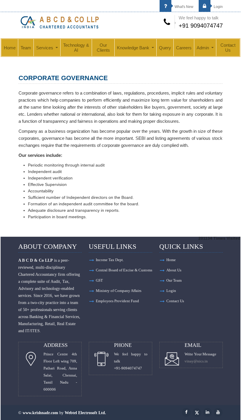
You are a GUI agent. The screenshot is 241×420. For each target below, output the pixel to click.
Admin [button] (203, 47)
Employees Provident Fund (117, 301)
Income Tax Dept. (110, 260)
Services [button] (45, 47)
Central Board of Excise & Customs (124, 270)
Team (26, 47)
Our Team (174, 280)
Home (10, 47)
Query (165, 47)
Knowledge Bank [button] (133, 47)
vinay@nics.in (196, 361)
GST (99, 280)
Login (218, 7)
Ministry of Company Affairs (118, 290)
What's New (183, 7)
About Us (173, 270)
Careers (184, 47)
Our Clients (103, 48)
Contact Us (227, 48)
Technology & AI (76, 48)
